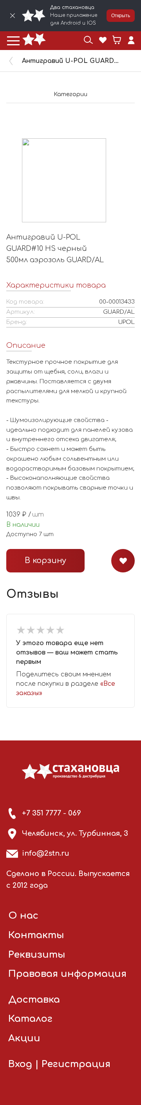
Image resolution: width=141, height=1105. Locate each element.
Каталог (30, 1019)
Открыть (120, 15)
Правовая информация (67, 974)
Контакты (36, 935)
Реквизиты (36, 954)
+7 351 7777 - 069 (51, 813)
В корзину (45, 560)
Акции (24, 1038)
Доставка (34, 999)
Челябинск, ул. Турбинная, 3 (75, 833)
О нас (23, 915)
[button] (13, 40)
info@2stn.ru (45, 853)
